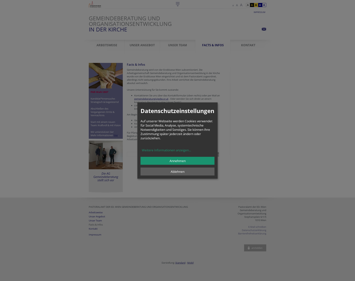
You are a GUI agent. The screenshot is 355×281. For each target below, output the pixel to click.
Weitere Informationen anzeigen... (166, 150)
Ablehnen (178, 171)
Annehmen (178, 161)
